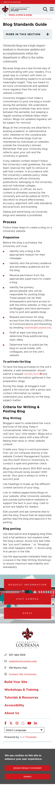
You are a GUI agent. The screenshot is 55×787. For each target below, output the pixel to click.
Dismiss (27, 776)
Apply (27, 613)
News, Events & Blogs (20, 15)
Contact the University (23, 674)
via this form (31, 373)
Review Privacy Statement (27, 768)
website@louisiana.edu (37, 327)
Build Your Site (15, 681)
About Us (11, 713)
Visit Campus (27, 598)
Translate (31, 736)
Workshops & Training (21, 689)
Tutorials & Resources (21, 697)
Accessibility (14, 705)
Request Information (27, 584)
